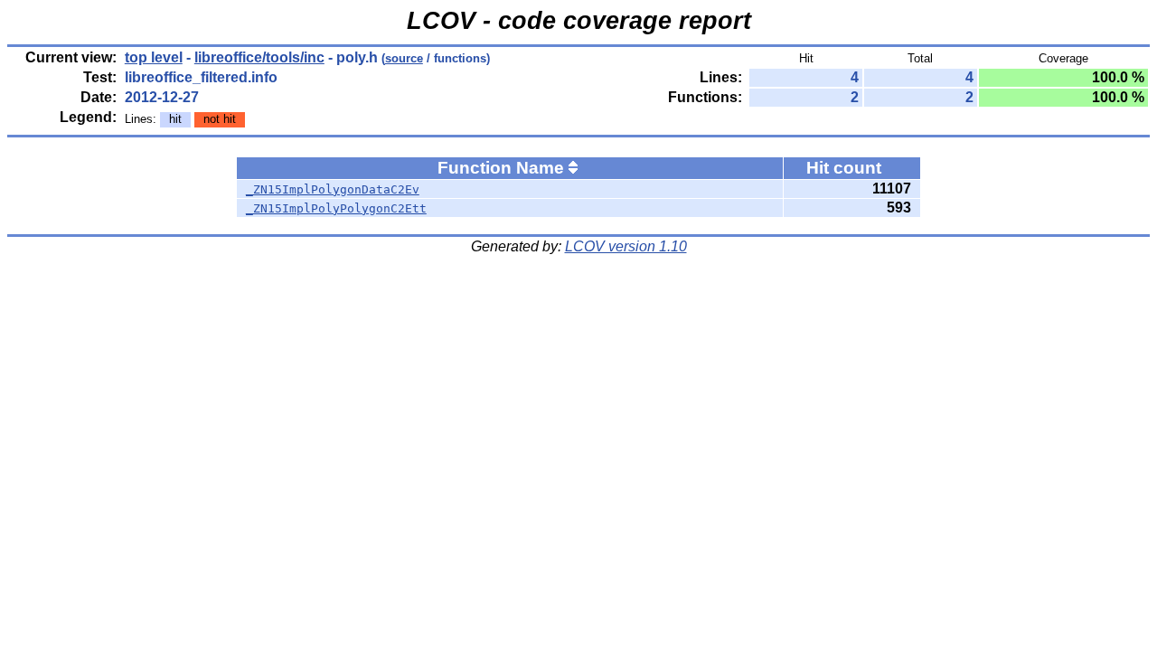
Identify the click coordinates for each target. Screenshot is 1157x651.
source (404, 58)
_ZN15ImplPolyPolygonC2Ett (336, 208)
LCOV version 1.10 (626, 246)
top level (154, 57)
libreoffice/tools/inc (259, 57)
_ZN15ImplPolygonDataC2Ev (332, 189)
